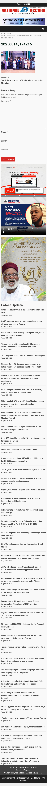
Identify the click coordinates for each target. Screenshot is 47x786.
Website (4, 149)
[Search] (43, 29)
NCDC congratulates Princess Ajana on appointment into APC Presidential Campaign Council (20, 695)
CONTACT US (31, 767)
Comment (6, 101)
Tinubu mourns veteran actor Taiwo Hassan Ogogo (23, 718)
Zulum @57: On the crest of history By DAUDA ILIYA (23, 470)
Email (4, 141)
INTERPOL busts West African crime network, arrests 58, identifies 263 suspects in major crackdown (20, 378)
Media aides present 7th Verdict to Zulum (19, 450)
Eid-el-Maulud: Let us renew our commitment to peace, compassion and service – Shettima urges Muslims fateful (22, 415)
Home (11, 767)
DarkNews (35, 778)
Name (4, 132)
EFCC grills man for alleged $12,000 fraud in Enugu (23, 727)
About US (20, 767)
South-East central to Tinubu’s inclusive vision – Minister (22, 80)
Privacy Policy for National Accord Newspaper (23, 773)
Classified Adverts (23, 770)
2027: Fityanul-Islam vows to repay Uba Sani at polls (23, 355)
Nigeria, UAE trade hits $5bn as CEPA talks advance (23, 490)
